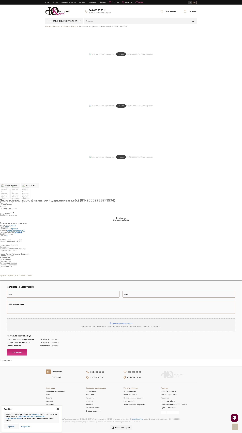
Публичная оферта (168, 408)
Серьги (49, 398)
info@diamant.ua (137, 419)
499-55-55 (97, 372)
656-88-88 (134, 372)
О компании (91, 391)
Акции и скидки (130, 391)
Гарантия (165, 398)
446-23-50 (96, 377)
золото (13, 225)
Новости (103, 2)
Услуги (55, 2)
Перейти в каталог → (21, 360)
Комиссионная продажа (133, 398)
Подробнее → (26, 426)
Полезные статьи (93, 408)
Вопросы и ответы (168, 391)
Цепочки (49, 401)
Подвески (50, 404)
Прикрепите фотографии (122, 323)
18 (1, 210)
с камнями (18, 232)
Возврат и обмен (168, 401)
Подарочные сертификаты (134, 404)
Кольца (49, 394)
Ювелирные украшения (55, 391)
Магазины (128, 2)
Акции (140, 2)
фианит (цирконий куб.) (16, 230)
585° (7, 227)
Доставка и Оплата (68, 2)
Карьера (89, 401)
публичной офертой (25, 416)
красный (14, 229)
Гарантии (115, 2)
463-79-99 (134, 377)
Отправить (17, 352)
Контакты (92, 2)
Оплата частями (130, 394)
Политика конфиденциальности (174, 404)
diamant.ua (35, 414)
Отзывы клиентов (93, 411)
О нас (47, 2)
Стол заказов (129, 401)
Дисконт (82, 2)
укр (190, 2)
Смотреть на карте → (18, 247)
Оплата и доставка (169, 394)
